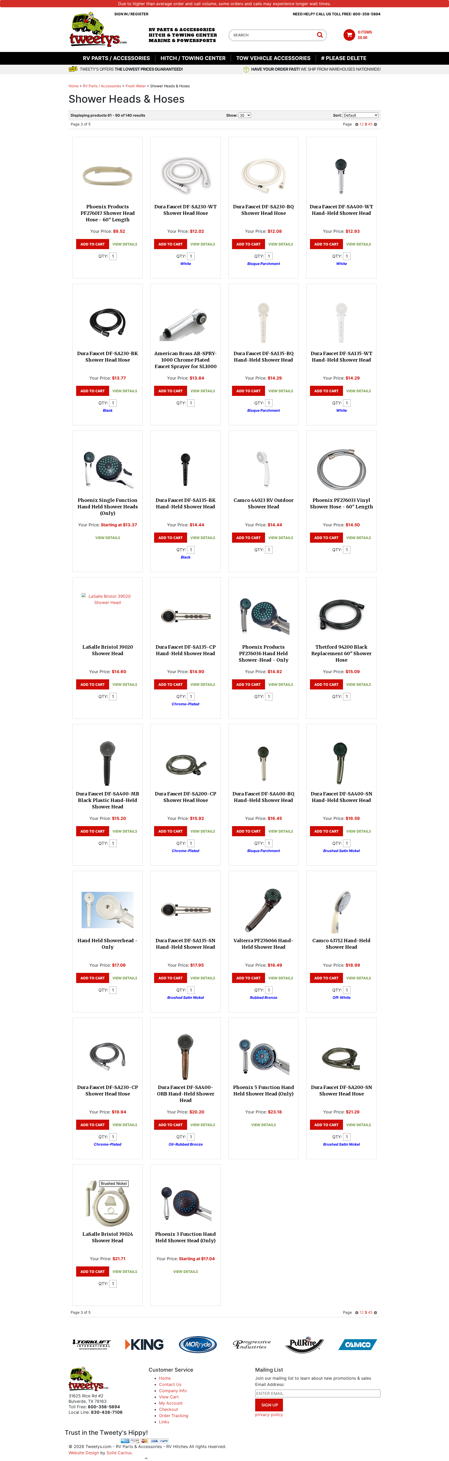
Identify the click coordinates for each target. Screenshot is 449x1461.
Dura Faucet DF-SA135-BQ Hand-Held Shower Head (264, 356)
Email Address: (269, 1384)
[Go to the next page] (375, 124)
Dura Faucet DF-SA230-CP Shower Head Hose (107, 1090)
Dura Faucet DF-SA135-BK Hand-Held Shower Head (186, 503)
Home (73, 86)
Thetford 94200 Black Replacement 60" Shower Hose (341, 653)
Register (139, 14)
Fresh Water (136, 86)
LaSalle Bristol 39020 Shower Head (107, 650)
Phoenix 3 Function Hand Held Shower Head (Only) (185, 1237)
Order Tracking (173, 1415)
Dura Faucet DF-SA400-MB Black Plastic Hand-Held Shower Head (107, 800)
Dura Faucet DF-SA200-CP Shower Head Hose (185, 797)
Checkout (168, 1409)
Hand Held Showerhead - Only (107, 944)
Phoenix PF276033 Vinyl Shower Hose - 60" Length (341, 503)
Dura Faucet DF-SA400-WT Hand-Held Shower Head (341, 210)
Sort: (337, 115)
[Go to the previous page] (357, 124)
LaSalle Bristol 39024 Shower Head (107, 1237)
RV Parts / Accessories (116, 58)
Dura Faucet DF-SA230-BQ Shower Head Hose (263, 210)
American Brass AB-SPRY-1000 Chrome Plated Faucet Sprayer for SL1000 (185, 359)
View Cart (169, 1396)
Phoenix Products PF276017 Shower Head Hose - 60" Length (108, 213)
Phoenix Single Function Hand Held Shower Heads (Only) (107, 506)
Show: (231, 115)
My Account (171, 1403)
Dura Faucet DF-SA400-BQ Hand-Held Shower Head (263, 797)
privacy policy (269, 1414)
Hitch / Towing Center (193, 58)
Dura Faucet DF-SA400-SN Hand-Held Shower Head (341, 797)
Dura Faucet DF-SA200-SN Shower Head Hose (341, 1090)
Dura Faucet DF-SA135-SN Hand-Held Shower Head (185, 944)
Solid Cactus (119, 1452)
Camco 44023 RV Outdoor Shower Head (264, 503)
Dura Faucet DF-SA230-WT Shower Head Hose (185, 210)
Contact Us (170, 1384)
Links (164, 1421)
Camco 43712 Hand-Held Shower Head (341, 944)
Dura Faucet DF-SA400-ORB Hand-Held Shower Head (185, 1093)
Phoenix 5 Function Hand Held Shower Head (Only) (263, 1090)
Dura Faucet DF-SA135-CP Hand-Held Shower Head (186, 650)
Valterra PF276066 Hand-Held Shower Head (264, 944)
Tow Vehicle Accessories (273, 58)
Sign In (121, 14)
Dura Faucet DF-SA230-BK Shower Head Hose (107, 356)
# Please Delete (343, 58)
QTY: (103, 256)
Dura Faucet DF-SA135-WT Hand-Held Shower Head (341, 356)
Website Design (84, 1452)
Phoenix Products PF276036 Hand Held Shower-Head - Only (263, 653)
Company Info (173, 1390)
